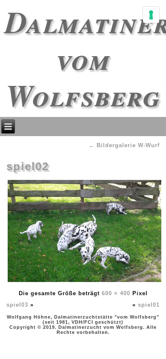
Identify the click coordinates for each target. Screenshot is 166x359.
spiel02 (27, 166)
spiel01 (149, 305)
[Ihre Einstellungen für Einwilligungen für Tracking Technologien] (151, 15)
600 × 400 (116, 293)
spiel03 (17, 305)
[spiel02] (84, 282)
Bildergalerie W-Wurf (124, 145)
